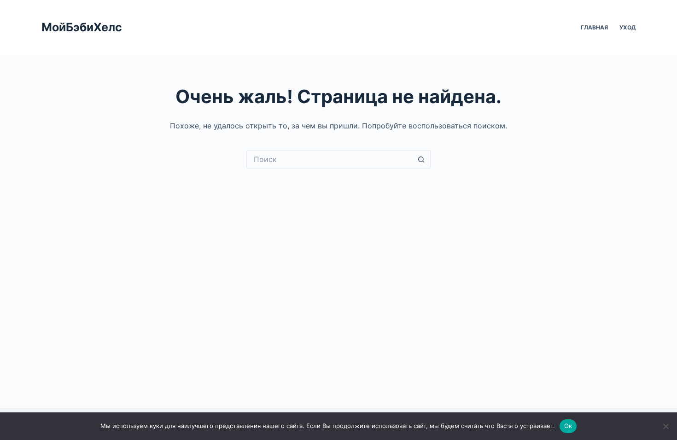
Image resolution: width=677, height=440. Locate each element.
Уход (627, 27)
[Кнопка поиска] (421, 159)
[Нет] (665, 426)
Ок (568, 425)
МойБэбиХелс (81, 27)
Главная (594, 27)
